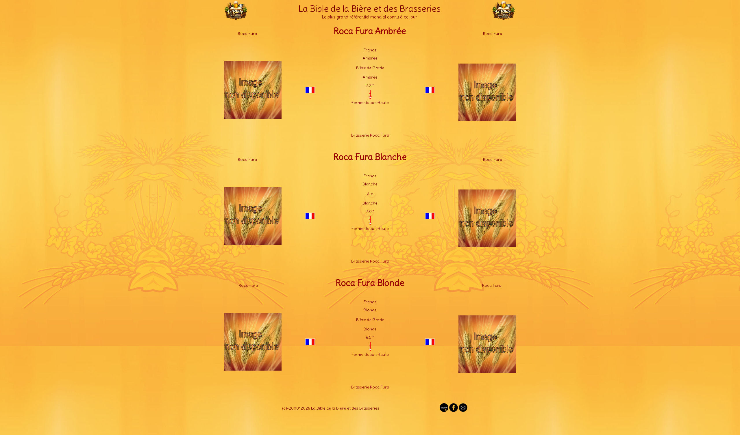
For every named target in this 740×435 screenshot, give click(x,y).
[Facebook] (453, 410)
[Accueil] (235, 17)
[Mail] (463, 410)
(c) (284, 408)
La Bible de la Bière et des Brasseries (369, 8)
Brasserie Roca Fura (370, 135)
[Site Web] (444, 410)
